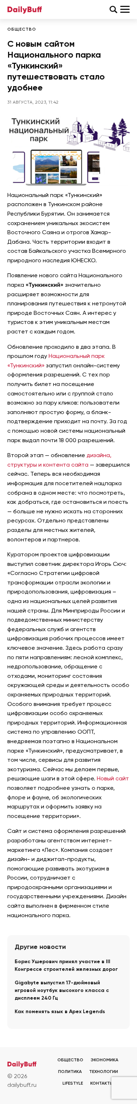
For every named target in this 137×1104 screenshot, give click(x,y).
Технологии (103, 1072)
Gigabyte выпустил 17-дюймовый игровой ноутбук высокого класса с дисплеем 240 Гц (62, 990)
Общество (21, 29)
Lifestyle (72, 1083)
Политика (70, 1072)
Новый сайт (113, 779)
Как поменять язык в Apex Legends (60, 1011)
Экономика (104, 1060)
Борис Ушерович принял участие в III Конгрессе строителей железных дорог (66, 965)
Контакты (102, 1083)
